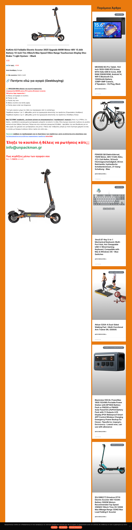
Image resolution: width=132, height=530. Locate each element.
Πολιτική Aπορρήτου (75, 527)
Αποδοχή (54, 527)
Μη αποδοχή (63, 527)
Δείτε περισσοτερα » (101, 89)
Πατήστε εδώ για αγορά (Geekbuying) (37, 80)
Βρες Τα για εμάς (15, 159)
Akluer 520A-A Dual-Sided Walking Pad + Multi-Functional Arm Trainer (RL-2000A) (109, 327)
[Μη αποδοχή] (130, 526)
